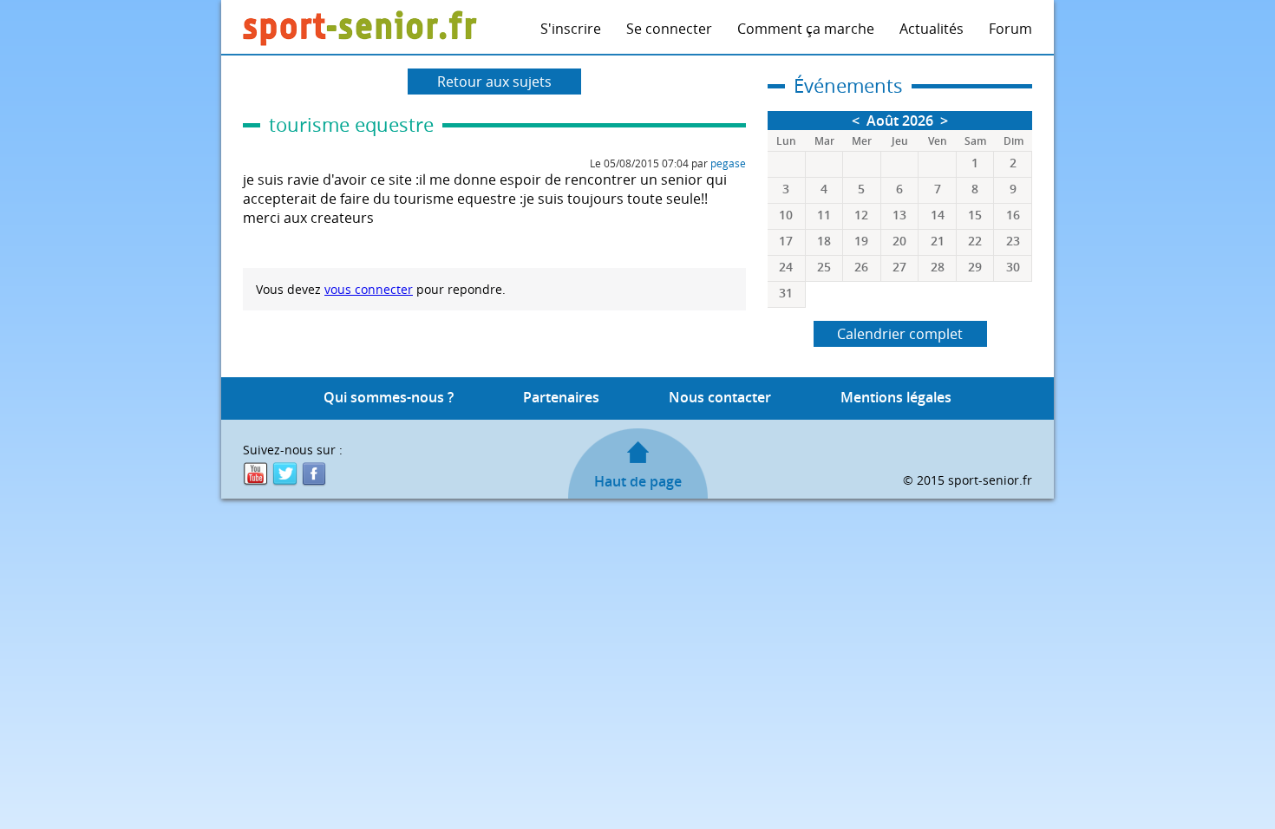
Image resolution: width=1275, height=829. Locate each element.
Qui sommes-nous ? (389, 397)
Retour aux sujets (494, 81)
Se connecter (669, 28)
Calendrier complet (900, 333)
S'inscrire (570, 28)
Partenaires (561, 397)
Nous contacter (720, 397)
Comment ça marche (805, 28)
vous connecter (368, 289)
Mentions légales (895, 397)
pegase (728, 163)
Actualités (931, 28)
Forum (1010, 28)
